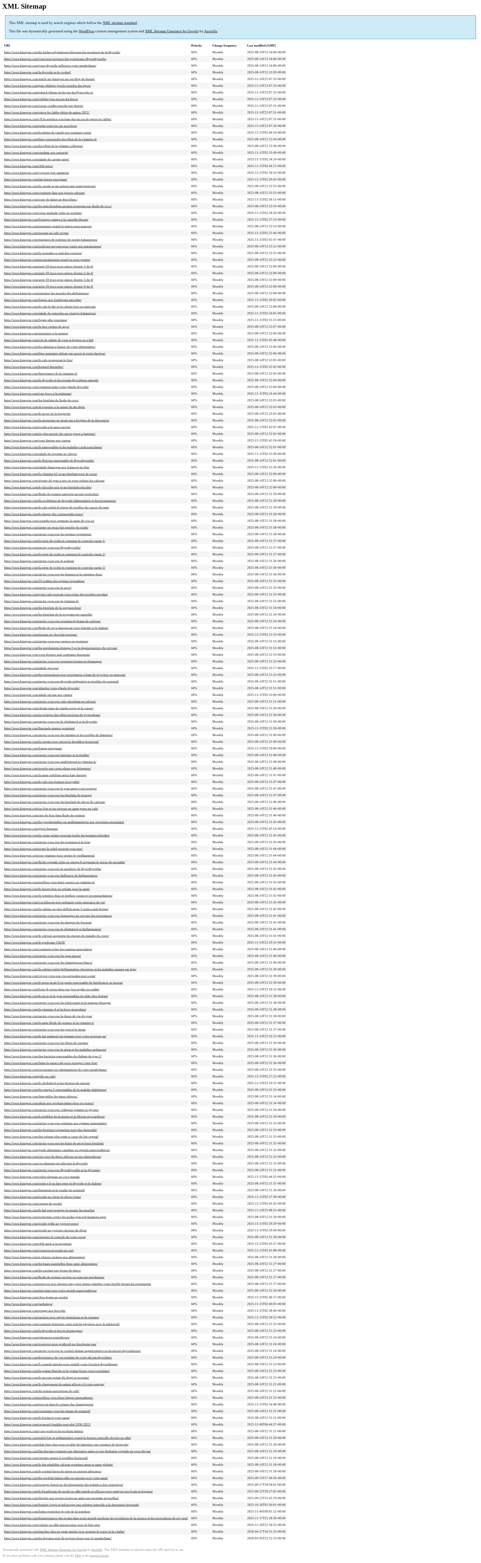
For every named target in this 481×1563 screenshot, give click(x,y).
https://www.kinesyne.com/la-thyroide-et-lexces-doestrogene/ (43, 1330)
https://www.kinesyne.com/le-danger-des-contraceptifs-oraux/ (43, 514)
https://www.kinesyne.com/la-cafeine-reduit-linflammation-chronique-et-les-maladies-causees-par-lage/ (70, 969)
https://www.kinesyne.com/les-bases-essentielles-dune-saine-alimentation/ (51, 1263)
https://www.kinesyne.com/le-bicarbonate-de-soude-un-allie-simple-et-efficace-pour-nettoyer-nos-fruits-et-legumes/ (78, 1491)
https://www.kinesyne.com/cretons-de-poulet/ (33, 1203)
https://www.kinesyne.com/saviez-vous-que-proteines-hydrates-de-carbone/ (52, 621)
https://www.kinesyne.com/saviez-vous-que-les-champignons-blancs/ (48, 962)
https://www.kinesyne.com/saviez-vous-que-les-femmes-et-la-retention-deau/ (53, 574)
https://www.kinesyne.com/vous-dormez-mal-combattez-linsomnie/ (47, 654)
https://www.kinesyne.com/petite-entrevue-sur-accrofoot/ (40, 125)
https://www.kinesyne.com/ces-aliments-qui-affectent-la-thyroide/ (46, 1163)
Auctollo (210, 31)
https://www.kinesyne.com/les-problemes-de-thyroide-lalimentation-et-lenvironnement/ (60, 500)
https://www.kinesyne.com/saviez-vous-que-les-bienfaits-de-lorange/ (48, 795)
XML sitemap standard (120, 23)
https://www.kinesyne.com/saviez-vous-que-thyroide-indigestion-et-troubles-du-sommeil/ (61, 681)
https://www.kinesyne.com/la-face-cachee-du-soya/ (36, 326)
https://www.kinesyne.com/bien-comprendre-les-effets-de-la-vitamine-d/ (50, 139)
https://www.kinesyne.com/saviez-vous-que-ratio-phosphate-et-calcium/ (50, 701)
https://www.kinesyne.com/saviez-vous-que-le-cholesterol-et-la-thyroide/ (50, 721)
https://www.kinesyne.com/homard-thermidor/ (33, 366)
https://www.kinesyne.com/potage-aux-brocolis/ (34, 1310)
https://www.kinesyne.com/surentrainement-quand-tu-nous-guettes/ (47, 259)
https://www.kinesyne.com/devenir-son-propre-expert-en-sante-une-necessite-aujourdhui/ (61, 1498)
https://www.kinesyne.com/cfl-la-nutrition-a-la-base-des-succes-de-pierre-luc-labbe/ (57, 119)
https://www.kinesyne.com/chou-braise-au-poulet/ (36, 1297)
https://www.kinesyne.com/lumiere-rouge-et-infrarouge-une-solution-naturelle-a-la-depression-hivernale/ (71, 1504)
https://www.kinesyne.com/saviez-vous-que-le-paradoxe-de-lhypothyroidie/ (52, 868)
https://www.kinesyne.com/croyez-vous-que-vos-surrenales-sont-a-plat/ (49, 976)
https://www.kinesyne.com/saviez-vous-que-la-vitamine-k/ (41, 601)
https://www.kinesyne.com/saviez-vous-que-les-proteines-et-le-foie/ (47, 842)
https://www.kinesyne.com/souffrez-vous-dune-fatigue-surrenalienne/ (48, 1397)
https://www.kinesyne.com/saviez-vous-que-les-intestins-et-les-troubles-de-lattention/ (58, 735)
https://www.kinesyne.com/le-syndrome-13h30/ (34, 942)
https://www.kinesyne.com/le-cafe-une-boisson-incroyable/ (42, 781)
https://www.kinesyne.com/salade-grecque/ (31, 668)
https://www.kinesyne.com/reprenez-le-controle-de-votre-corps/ (45, 1237)
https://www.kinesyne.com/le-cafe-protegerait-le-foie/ (38, 360)
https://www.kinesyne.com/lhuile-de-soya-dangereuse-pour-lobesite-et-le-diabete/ (56, 627)
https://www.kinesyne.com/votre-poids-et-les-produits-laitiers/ (43, 1431)
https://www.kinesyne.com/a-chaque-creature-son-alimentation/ (44, 1257)
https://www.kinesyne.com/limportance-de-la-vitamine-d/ (40, 373)
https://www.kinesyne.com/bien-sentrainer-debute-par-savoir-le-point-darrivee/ (54, 353)
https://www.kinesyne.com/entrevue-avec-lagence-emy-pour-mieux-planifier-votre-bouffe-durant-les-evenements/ (77, 1283)
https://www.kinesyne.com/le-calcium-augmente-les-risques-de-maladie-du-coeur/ (56, 935)
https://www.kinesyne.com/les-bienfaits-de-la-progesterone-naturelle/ (48, 614)
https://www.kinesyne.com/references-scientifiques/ (37, 1337)
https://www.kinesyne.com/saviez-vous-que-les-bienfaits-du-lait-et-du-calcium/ (54, 802)
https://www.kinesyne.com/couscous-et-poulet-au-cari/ (39, 1250)
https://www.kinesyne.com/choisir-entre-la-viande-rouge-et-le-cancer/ (49, 708)
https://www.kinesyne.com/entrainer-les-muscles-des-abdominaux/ (46, 293)
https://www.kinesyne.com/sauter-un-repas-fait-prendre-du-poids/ (46, 527)
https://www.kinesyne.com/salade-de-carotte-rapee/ (36, 159)
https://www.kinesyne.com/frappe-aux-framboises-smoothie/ (43, 299)
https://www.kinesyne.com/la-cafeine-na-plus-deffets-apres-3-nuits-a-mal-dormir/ (56, 909)
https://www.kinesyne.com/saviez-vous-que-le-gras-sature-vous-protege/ (50, 788)
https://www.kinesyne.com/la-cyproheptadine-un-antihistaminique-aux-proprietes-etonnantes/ (64, 822)
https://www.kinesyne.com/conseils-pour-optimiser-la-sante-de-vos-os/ (49, 520)
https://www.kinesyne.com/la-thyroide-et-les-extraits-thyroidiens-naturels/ (51, 380)
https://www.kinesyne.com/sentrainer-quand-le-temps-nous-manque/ (48, 226)
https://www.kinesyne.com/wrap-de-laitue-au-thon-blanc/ (40, 199)
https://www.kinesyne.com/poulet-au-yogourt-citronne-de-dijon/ (45, 1230)
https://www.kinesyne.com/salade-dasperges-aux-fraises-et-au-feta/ (46, 467)
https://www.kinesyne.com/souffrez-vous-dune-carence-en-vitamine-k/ (49, 882)
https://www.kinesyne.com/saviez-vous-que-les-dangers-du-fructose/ (48, 922)
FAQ (78, 1555)
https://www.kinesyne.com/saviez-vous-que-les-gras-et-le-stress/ (45, 1029)
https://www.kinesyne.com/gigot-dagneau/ (31, 828)
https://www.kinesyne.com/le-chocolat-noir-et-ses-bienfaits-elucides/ (48, 487)
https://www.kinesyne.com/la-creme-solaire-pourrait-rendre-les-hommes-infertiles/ (57, 835)
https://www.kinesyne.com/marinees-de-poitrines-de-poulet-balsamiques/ (50, 239)
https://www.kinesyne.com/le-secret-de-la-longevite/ (37, 413)
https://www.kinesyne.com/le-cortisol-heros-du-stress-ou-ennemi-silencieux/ (53, 1471)
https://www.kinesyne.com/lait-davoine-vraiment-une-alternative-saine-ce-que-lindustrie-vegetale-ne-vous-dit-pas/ (77, 1451)
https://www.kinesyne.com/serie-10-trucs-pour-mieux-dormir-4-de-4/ (48, 286)
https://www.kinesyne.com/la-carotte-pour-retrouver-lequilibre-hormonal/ (51, 741)
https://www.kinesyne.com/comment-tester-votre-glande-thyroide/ (46, 387)
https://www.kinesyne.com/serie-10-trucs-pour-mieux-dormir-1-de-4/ (48, 266)
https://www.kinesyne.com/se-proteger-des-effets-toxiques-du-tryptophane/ (52, 715)
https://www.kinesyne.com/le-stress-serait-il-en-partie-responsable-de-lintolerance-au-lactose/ (63, 982)
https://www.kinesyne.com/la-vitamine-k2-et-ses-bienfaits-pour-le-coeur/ (50, 474)
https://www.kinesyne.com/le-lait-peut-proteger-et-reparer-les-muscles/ (49, 1210)
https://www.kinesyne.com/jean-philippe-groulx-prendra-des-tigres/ (47, 85)
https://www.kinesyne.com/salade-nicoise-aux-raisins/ (38, 694)
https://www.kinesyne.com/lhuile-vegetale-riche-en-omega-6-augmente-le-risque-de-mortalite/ (64, 862)
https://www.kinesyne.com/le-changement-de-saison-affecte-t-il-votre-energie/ (54, 1384)
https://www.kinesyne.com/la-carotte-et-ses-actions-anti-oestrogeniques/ (50, 186)
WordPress (86, 31)
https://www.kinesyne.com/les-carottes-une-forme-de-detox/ (42, 1270)
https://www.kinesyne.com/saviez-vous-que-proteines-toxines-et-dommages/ (53, 661)
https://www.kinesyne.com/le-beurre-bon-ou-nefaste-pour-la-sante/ (47, 889)
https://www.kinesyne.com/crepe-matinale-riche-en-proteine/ (43, 212)
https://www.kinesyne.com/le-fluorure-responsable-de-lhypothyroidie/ (49, 460)
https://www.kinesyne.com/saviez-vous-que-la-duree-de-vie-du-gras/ (48, 1016)
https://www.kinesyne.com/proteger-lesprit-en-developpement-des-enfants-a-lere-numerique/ (63, 1484)
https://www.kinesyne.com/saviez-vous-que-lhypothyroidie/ (42, 547)
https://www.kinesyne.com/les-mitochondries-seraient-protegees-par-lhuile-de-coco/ (58, 206)
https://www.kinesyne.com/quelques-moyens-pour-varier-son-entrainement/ (52, 246)
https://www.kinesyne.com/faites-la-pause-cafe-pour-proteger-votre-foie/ (50, 1063)
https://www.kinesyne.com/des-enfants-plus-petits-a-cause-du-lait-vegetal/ (51, 1136)
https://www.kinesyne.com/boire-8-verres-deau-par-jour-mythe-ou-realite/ (51, 989)
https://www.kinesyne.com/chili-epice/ (28, 166)
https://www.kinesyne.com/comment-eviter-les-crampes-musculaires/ (48, 949)
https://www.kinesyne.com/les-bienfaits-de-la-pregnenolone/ (42, 607)
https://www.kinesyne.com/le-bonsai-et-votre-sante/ (37, 1417)
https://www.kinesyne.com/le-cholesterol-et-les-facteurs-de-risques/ (47, 1083)
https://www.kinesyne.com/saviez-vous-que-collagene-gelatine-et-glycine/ (51, 1109)
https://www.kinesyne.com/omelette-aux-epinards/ (36, 152)
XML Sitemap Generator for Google (172, 31)
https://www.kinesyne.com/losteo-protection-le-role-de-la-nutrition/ (47, 1511)
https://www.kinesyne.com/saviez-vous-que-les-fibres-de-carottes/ (46, 1043)
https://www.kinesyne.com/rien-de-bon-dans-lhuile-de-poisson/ (44, 815)
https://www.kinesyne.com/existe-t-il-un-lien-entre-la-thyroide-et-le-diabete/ (53, 1183)
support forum (99, 1555)
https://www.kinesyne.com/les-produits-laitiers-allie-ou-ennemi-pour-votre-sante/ (56, 1478)
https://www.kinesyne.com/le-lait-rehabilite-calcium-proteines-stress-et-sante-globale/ (58, 1464)
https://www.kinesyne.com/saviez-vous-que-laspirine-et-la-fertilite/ (46, 755)
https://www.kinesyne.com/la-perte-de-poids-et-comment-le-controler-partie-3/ (54, 567)
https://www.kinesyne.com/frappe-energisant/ (33, 748)
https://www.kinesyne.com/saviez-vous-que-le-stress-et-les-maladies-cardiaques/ (55, 1049)
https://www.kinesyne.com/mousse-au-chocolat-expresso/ (40, 634)
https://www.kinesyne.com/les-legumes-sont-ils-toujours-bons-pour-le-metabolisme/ (58, 1538)
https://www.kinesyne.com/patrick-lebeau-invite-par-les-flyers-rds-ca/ (48, 92)
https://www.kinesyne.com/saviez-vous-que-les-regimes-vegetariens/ (48, 534)
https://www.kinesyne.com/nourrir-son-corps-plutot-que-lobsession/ (47, 768)
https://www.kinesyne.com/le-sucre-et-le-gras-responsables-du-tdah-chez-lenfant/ (56, 996)
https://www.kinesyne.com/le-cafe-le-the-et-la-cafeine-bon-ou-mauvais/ (50, 306)
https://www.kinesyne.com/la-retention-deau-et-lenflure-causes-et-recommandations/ (58, 895)
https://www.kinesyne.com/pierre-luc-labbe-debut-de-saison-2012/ (46, 112)
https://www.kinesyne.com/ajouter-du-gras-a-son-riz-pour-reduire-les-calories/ (54, 480)
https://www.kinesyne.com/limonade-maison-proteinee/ (39, 728)
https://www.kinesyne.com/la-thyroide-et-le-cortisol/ (37, 72)
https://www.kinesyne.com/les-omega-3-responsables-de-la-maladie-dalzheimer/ (55, 1089)
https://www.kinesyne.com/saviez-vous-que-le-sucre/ (38, 587)
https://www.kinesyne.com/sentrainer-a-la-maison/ (36, 333)
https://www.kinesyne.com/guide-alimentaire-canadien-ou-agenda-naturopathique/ (57, 1150)
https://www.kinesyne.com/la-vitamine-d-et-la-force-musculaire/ (45, 1009)
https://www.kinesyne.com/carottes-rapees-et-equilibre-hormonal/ (46, 1458)
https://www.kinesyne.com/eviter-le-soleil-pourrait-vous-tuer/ (43, 848)
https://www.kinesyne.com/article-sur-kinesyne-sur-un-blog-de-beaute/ (49, 79)
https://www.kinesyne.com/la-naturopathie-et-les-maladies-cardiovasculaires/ (53, 447)
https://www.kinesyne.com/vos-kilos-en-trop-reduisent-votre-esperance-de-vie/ (54, 902)
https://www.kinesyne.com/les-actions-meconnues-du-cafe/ (41, 1391)
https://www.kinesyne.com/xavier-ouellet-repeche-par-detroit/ (43, 105)
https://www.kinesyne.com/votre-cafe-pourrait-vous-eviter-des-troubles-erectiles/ (56, 594)
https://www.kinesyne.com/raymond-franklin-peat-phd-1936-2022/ (47, 1424)
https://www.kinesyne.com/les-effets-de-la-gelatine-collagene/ (43, 146)
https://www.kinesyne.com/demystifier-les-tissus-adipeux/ (41, 1096)
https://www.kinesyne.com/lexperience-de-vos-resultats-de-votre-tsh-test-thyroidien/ (58, 1357)
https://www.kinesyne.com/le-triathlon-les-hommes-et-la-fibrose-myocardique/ (54, 1116)
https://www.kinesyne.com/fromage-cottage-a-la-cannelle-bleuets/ (46, 219)
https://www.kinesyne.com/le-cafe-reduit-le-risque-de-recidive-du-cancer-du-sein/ (56, 507)
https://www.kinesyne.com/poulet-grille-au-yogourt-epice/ (41, 1223)
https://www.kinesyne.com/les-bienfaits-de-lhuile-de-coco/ (41, 400)
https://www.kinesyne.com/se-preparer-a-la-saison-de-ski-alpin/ (44, 407)
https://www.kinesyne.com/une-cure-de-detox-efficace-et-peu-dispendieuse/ (52, 1156)
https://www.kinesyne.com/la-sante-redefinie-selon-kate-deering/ (45, 775)
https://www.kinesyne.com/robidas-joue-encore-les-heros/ (41, 99)
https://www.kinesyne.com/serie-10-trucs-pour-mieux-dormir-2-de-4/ (48, 273)
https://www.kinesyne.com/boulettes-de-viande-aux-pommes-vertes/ (47, 132)
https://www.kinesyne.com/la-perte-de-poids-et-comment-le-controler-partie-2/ (54, 554)
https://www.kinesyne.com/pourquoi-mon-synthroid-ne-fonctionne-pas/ (50, 1344)
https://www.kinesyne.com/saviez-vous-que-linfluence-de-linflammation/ (51, 875)
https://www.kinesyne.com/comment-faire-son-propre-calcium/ (44, 192)
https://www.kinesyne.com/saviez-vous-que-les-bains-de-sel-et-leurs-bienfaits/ (54, 1143)
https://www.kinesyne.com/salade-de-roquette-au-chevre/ (40, 453)
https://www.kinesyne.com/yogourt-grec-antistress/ (36, 172)
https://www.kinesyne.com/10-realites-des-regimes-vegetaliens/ (44, 581)
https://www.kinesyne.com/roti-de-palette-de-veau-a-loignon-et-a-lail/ (49, 340)
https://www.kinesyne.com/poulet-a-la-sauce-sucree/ (37, 427)
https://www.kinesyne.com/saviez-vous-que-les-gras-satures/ (42, 955)
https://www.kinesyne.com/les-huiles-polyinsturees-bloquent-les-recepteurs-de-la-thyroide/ (62, 52)
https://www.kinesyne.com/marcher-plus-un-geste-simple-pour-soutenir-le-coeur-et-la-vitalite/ (64, 1531)
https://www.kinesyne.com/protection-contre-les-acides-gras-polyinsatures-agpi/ (55, 1217)
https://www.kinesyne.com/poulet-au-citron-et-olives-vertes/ (42, 1196)
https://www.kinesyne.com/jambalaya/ (28, 1304)
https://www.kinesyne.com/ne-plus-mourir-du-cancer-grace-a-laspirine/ (49, 433)
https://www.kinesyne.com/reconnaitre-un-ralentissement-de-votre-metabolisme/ (55, 1069)
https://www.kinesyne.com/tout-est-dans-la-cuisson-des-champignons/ (49, 1404)
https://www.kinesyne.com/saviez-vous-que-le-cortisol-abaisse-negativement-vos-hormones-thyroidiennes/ (72, 1350)
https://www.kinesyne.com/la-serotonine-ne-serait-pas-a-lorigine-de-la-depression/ (56, 420)
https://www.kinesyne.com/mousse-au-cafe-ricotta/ (36, 233)
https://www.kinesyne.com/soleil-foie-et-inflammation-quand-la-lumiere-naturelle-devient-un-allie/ (67, 1437)
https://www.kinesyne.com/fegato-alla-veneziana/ (35, 320)
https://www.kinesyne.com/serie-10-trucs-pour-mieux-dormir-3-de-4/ (48, 279)
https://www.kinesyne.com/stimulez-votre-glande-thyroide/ (42, 688)
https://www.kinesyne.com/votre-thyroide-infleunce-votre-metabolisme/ (50, 65)
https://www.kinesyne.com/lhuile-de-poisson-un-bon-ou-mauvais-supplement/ (54, 1277)
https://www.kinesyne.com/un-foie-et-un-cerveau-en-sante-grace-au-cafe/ (51, 808)
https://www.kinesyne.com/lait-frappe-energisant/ (35, 179)
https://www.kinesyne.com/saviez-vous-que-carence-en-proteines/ (46, 641)
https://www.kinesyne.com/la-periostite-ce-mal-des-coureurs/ (43, 253)
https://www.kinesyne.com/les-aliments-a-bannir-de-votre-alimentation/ (49, 346)
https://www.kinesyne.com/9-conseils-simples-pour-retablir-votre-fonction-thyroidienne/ (61, 1364)
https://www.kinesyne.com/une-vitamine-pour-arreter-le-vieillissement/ (49, 855)
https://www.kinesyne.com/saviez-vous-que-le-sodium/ (39, 561)
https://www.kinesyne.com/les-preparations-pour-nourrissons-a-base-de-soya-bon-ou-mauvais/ (65, 674)
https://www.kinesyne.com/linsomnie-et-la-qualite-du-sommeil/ (44, 1190)
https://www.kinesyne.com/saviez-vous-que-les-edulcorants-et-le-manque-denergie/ (57, 1002)
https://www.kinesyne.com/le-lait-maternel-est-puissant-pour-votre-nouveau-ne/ (55, 1036)
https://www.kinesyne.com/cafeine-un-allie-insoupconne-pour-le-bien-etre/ (52, 1524)
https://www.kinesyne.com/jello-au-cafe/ (30, 1076)
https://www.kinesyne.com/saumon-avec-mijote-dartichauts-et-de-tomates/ (51, 1317)
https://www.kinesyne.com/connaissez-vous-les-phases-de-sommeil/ (47, 1411)
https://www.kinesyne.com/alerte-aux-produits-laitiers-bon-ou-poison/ (49, 1103)
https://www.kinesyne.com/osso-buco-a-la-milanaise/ (38, 393)
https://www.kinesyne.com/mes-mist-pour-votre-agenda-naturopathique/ (50, 1290)
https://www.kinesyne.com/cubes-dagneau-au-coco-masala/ (42, 1176)
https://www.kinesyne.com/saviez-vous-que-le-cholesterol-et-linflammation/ (52, 929)
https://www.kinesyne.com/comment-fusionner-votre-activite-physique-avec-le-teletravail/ (62, 1324)
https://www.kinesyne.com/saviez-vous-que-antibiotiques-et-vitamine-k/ (50, 761)
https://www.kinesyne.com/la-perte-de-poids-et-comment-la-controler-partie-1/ (54, 540)
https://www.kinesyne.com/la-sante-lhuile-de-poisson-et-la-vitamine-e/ (49, 1022)
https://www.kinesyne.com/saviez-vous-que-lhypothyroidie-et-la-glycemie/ (52, 1170)
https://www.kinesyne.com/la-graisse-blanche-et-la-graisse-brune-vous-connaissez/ (57, 1371)
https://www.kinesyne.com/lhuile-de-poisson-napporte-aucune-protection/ (51, 494)
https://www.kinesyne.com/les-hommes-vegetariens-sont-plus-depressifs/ (50, 1130)
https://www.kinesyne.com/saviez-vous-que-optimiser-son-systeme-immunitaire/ (55, 1123)
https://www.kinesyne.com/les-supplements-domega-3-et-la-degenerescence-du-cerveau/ (60, 648)
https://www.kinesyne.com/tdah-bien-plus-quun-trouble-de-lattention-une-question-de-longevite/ (66, 1444)
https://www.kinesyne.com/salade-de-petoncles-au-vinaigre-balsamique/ (50, 313)
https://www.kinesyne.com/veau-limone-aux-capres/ (37, 440)
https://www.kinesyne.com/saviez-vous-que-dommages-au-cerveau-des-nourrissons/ (58, 915)
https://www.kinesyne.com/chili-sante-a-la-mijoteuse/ (38, 1243)
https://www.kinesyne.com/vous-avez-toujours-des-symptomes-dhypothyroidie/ (55, 59)
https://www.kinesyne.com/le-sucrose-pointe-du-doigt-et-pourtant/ (46, 1377)
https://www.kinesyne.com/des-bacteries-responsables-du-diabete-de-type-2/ (53, 1056)
